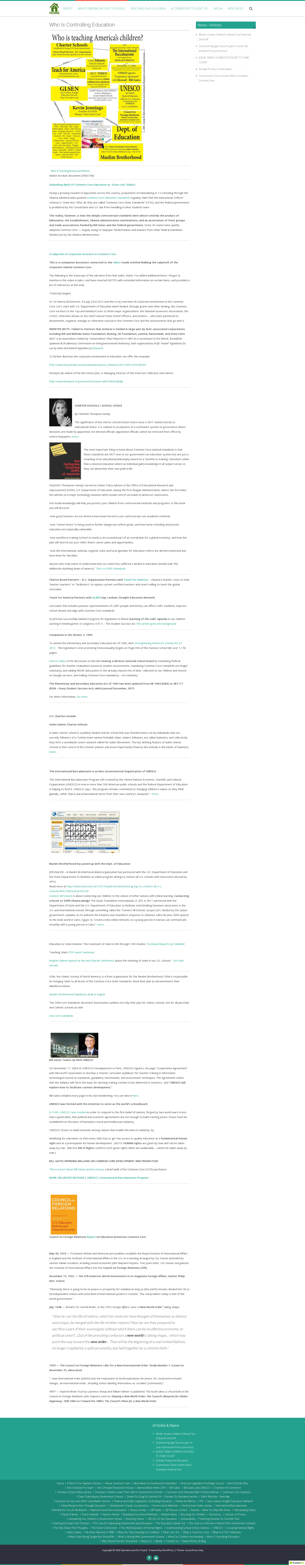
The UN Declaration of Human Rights (141, 1528)
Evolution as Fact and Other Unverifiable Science (82, 1501)
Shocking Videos (135, 1519)
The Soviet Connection (104, 1528)
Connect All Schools (60, 896)
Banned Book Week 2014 (151, 1488)
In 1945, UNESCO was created (67, 1112)
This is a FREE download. (111, 568)
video (116, 262)
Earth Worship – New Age (215, 1496)
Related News (169, 1514)
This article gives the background (156, 623)
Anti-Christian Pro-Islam (80, 1488)
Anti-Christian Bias (238, 1483)
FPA (201, 1501)
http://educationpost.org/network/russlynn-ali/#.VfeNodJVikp (86, 381)
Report (91, 1237)
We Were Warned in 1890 (99, 1532)
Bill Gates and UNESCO (197, 1488)
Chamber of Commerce (227, 1488)
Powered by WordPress (161, 1550)
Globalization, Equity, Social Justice (129, 1505)
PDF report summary (81, 952)
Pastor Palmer (70, 1514)
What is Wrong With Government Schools (141, 1537)
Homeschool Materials (165, 1505)
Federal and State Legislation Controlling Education (143, 1501)
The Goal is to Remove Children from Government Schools (222, 1523)
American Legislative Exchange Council (202, 1483)
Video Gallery (74, 1532)
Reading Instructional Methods (140, 1514)
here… (136, 1095)
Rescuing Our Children (148, 8)
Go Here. (82, 696)
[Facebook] (149, 1558)
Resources (235, 8)
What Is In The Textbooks (227, 1532)
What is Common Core (196, 1532)
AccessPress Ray (194, 1550)
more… (76, 436)
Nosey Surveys (138, 1510)
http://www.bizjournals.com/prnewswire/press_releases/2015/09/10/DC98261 (97, 364)
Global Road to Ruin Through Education (83, 1505)
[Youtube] (156, 1558)
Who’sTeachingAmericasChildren (69, 171)
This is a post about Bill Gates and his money (76, 1169)
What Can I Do (171, 1532)
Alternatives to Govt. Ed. (189, 8)
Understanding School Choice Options (188, 1528)
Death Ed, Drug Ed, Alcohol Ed (144, 1496)
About (68, 8)
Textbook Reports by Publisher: (165, 944)
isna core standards (61, 1015)
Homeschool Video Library (197, 1505)
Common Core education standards (108, 197)
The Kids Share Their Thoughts (71, 1528)
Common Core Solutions (237, 1492)
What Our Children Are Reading (185, 1537)
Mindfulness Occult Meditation (69, 1510)
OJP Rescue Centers (176, 1510)
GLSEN (96, 597)
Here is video (57, 661)
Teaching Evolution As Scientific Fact (219, 1519)
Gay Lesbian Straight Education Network (230, 1501)
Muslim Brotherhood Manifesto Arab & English (77, 994)
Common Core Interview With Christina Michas (192, 1492)
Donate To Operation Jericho (181, 1496)
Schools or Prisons (235, 1514)
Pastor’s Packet (110, 1514)
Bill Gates (175, 1488)
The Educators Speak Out (170, 1523)
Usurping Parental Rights (240, 1528)
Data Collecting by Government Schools (100, 1496)
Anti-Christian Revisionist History (115, 1488)
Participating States (245, 1510)
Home (60, 1483)
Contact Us (172, 1541)
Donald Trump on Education (215, 69)
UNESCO (218, 1528)
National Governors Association (109, 1510)
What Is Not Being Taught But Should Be (91, 1537)
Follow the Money (186, 1501)
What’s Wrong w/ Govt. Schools (101, 8)
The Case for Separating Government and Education (122, 1523)
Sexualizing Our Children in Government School (95, 1519)
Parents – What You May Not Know (210, 1510)
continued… (97, 348)
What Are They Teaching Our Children (138, 1532)
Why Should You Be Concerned (119, 1541)
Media (218, 8)
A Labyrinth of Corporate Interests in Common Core (82, 254)
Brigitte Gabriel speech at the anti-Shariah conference (81, 960)
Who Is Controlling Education (223, 1537)
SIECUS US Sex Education (162, 1519)
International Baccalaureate (231, 1505)
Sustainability (188, 1519)
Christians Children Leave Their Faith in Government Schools (129, 1492)
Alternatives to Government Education (155, 1483)
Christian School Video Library (74, 1492)
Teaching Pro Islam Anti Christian (71, 1523)
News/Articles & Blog (194, 1541)
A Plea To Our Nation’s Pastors (84, 1483)
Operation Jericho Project (134, 1550)
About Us (146, 1541)
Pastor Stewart (90, 1514)
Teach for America (136, 579)
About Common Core (117, 1483)
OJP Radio (155, 1510)
